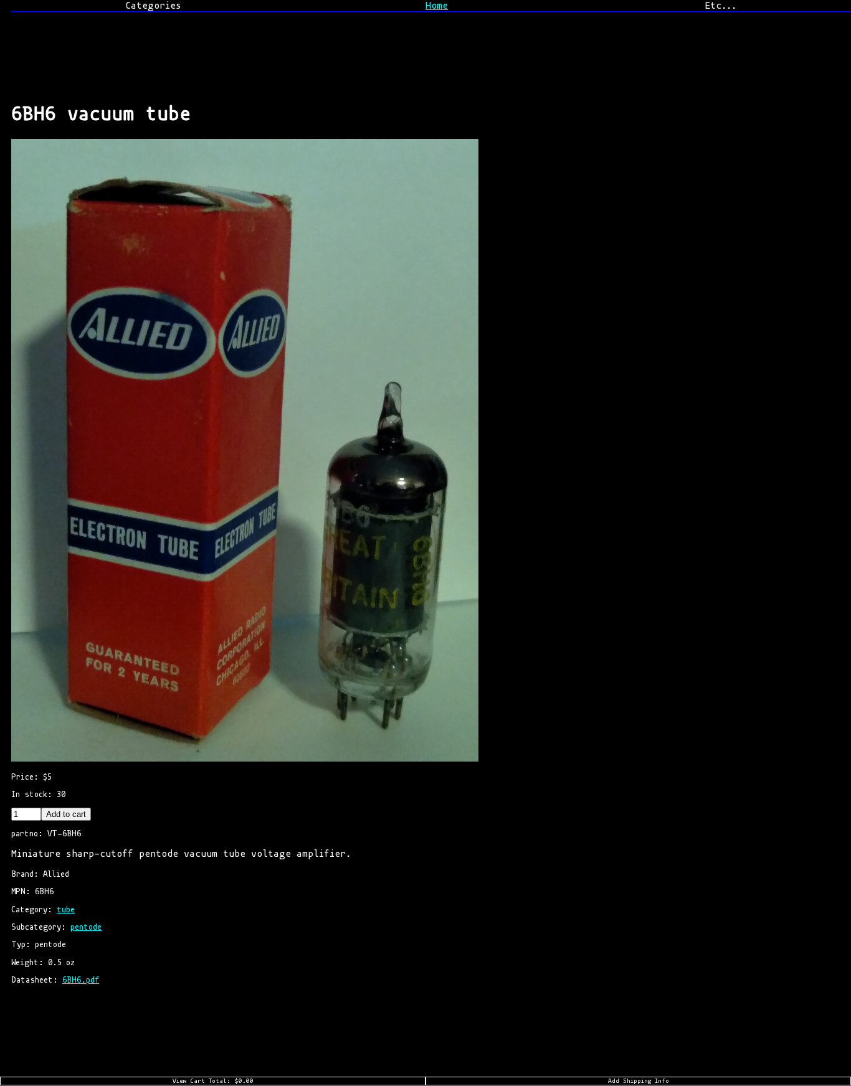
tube (66, 909)
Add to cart (66, 814)
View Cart (213, 1081)
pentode (86, 927)
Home (437, 5)
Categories (153, 5)
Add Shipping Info (638, 1081)
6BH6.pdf (80, 979)
